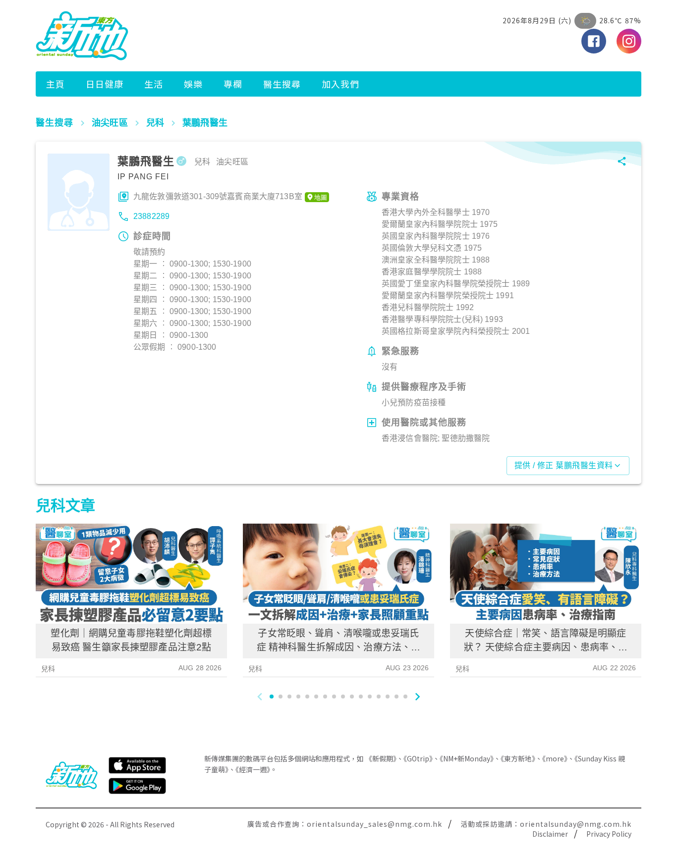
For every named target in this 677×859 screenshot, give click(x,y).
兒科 (48, 669)
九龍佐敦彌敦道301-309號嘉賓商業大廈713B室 (217, 196)
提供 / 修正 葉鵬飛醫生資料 (563, 465)
